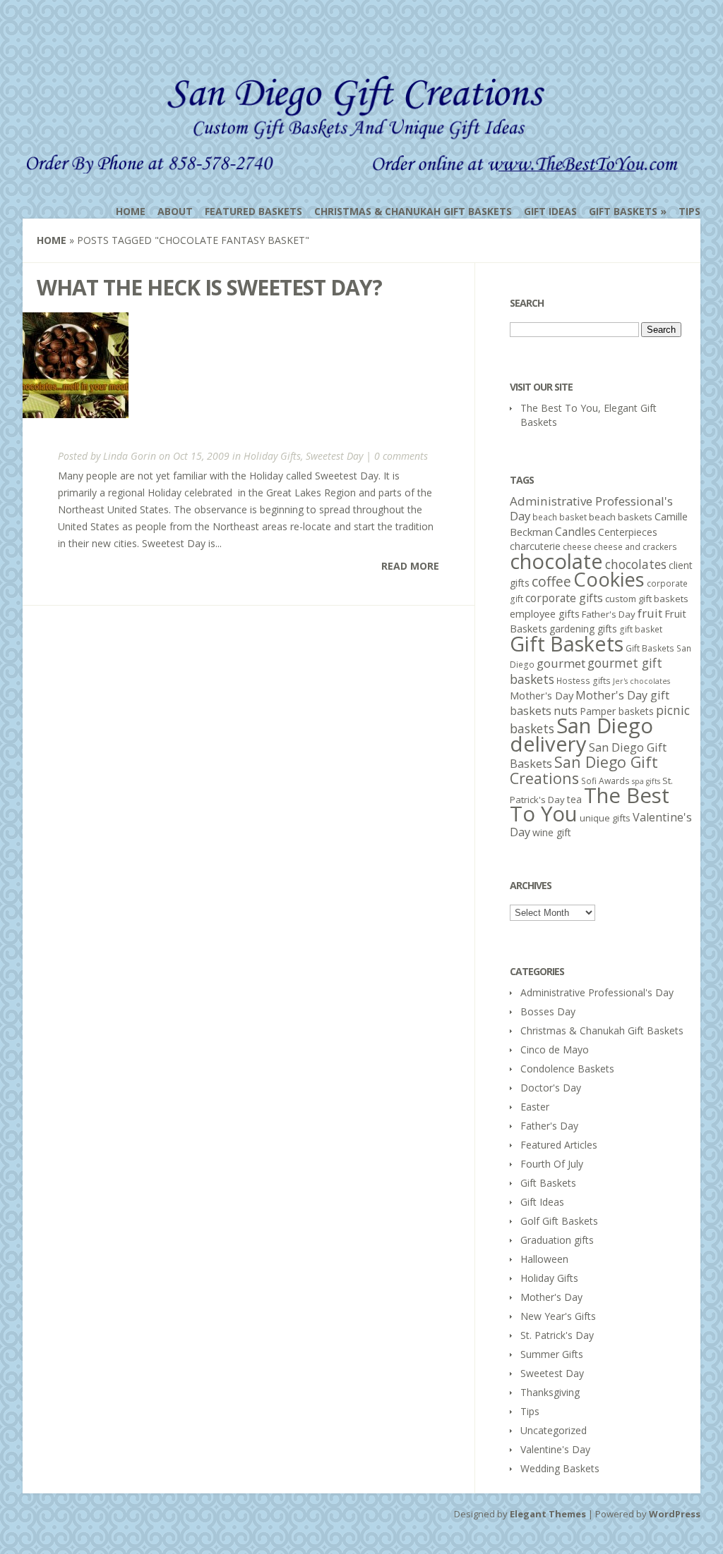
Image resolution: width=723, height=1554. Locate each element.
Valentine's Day (555, 1449)
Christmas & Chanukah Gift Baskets (413, 211)
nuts (566, 710)
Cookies (609, 579)
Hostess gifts (583, 681)
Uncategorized (553, 1430)
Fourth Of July (551, 1163)
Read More (410, 566)
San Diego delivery (581, 734)
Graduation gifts (557, 1240)
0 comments (401, 456)
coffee (551, 581)
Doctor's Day (550, 1087)
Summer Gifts (551, 1354)
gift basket (640, 629)
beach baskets (620, 516)
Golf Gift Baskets (559, 1221)
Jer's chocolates (641, 681)
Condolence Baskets (567, 1068)
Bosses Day (547, 1011)
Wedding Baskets (559, 1468)
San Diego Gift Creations (584, 770)
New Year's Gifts (558, 1316)
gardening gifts (583, 628)
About (175, 211)
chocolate (556, 561)
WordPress (674, 1513)
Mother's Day (541, 695)
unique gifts (605, 818)
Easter (534, 1106)
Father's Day (608, 614)
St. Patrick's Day (557, 1335)
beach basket (559, 517)
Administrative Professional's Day (591, 508)
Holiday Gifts (272, 456)
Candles (575, 531)
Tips (689, 211)
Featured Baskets (253, 211)
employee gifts (545, 613)
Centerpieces (627, 532)
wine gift (551, 832)
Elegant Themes (548, 1513)
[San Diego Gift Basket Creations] (355, 164)
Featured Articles (558, 1144)
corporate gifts (564, 598)
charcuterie (535, 546)
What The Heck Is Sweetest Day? (209, 287)
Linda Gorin (129, 456)
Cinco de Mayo (554, 1049)
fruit (650, 613)
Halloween (544, 1259)
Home (130, 211)
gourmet (561, 663)
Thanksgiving (550, 1392)
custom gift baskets (646, 598)
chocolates (636, 564)
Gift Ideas (550, 211)
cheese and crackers (635, 547)
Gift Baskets (623, 211)
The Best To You (589, 804)
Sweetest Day (334, 456)
